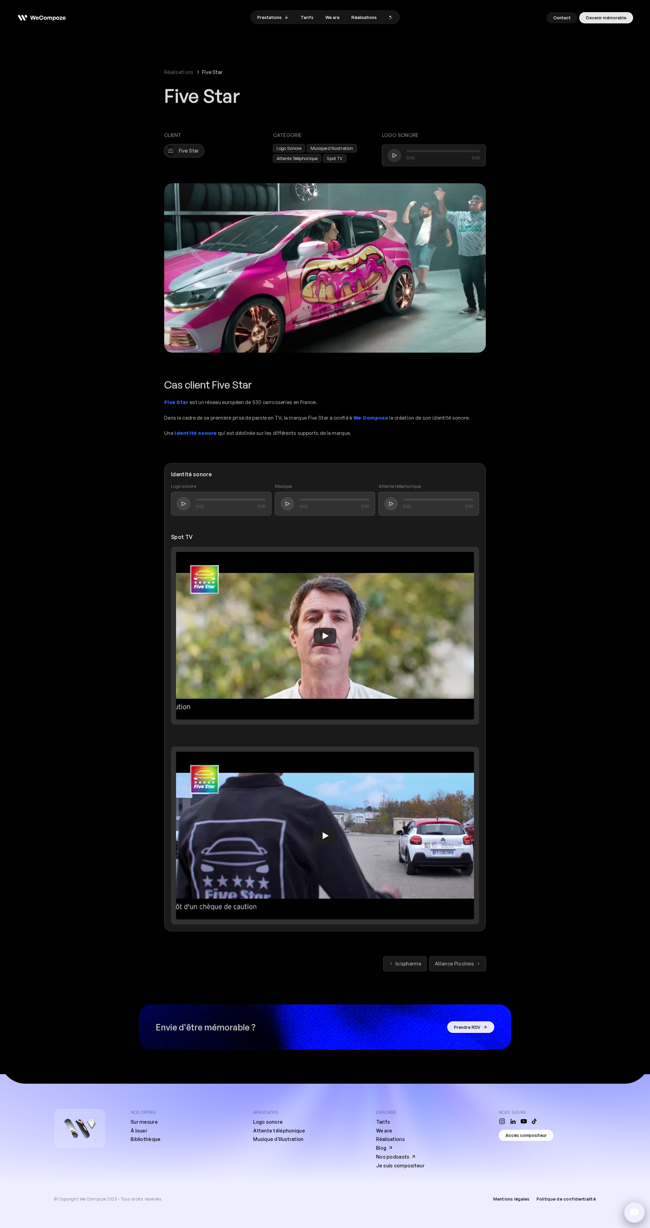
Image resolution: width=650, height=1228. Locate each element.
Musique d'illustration (278, 1139)
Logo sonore (268, 1122)
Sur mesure (144, 1122)
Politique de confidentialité (566, 1199)
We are (384, 1130)
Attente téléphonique (279, 1130)
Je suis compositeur (400, 1165)
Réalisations (179, 72)
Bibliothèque (145, 1139)
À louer (139, 1130)
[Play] (325, 635)
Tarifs (383, 1122)
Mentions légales (511, 1199)
